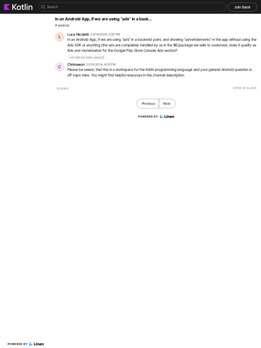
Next (167, 103)
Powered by (18, 343)
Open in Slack (245, 87)
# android (62, 25)
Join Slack (242, 7)
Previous (148, 103)
